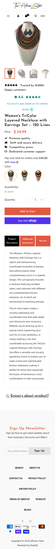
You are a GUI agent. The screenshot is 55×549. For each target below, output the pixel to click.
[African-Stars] (27, 5)
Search (19, 467)
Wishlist (41, 499)
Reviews (43, 241)
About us (34, 467)
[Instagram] (30, 521)
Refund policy (27, 488)
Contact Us (15, 478)
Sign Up (39, 451)
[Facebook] (22, 521)
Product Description (12, 241)
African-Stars (37, 540)
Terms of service (19, 499)
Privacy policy (37, 478)
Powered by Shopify (27, 545)
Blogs (27, 509)
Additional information (27, 241)
